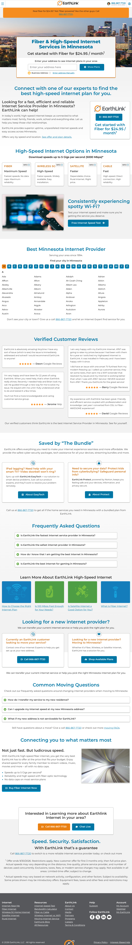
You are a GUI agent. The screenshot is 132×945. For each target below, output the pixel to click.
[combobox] (52, 67)
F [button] (30, 266)
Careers (69, 922)
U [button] (105, 266)
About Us (70, 906)
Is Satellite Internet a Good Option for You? (80, 608)
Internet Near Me (11, 906)
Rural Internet (9, 918)
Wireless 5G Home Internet (16, 912)
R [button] (89, 266)
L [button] (63, 266)
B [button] (9, 266)
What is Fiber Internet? (114, 606)
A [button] (4, 266)
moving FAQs (112, 727)
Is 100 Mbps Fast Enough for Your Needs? (49, 608)
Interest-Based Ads (120, 942)
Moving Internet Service (46, 918)
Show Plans (94, 67)
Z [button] (127, 266)
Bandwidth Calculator (45, 909)
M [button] (68, 266)
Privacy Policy (101, 942)
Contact (69, 909)
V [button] (111, 266)
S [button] (95, 266)
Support (93, 906)
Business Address (40, 73)
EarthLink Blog (42, 922)
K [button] (57, 266)
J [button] (52, 266)
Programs (70, 918)
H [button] (41, 266)
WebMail (120, 909)
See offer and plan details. (57, 137)
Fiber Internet (9, 909)
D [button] (20, 266)
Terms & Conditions (75, 925)
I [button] (46, 266)
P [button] (84, 266)
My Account (122, 906)
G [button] (36, 266)
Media (68, 912)
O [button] (79, 266)
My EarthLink (123, 912)
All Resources (41, 925)
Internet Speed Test (44, 906)
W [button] (116, 266)
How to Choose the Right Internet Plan (16, 608)
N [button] (74, 266)
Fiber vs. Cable (41, 912)
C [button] (14, 266)
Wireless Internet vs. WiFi (47, 915)
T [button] (100, 266)
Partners (69, 915)
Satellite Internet (10, 915)
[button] (16, 910)
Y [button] (121, 266)
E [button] (25, 266)
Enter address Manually (64, 73)
